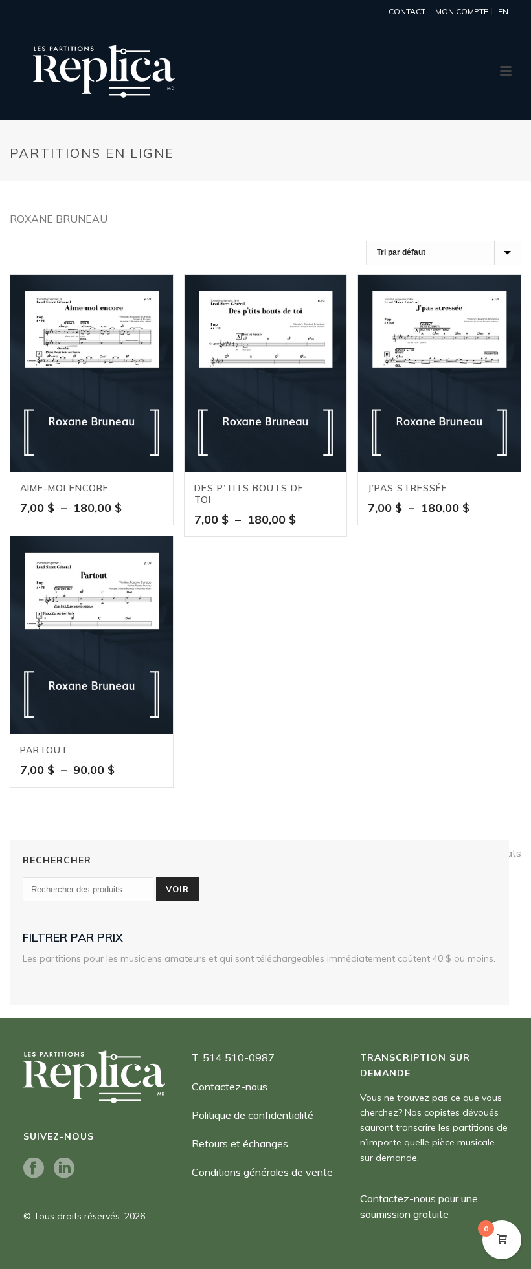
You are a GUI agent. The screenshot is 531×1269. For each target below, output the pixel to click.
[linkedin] (64, 1169)
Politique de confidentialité (252, 1115)
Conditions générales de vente (262, 1171)
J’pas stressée (407, 488)
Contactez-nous (229, 1086)
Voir (177, 889)
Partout (44, 750)
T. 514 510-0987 (233, 1057)
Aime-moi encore (64, 488)
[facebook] (33, 1169)
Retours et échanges (240, 1143)
